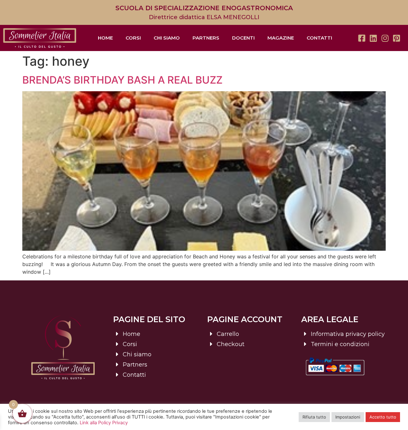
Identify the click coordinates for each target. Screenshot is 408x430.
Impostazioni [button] (347, 416)
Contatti (319, 38)
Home (105, 38)
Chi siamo (167, 38)
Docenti (243, 38)
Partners (206, 38)
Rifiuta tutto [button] (314, 416)
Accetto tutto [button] (382, 416)
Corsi (133, 38)
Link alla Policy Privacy (104, 423)
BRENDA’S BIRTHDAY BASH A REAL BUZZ (122, 80)
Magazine (280, 38)
